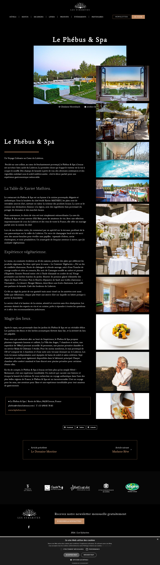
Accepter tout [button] (71, 555)
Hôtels (12, 17)
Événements (80, 17)
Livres (52, 17)
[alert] (80, 551)
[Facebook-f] (29, 527)
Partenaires (97, 17)
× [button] (157, 539)
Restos (25, 17)
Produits (64, 17)
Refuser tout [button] (89, 555)
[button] (68, 427)
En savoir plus (107, 546)
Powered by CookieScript (80, 563)
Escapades (38, 17)
